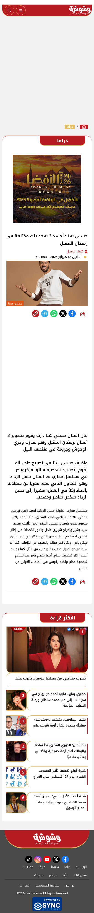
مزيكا (42, 867)
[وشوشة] (84, 127)
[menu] (21, 10)
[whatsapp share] (53, 313)
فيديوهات (80, 875)
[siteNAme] (80, 10)
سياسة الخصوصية (47, 885)
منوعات (39, 875)
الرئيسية (81, 867)
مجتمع (53, 875)
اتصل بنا (24, 885)
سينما (55, 867)
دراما (69, 127)
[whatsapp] (35, 313)
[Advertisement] (47, 70)
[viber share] (44, 313)
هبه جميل (75, 251)
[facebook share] (72, 313)
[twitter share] (63, 313)
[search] (9, 10)
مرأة (65, 875)
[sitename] (47, 839)
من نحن (70, 885)
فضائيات (27, 867)
